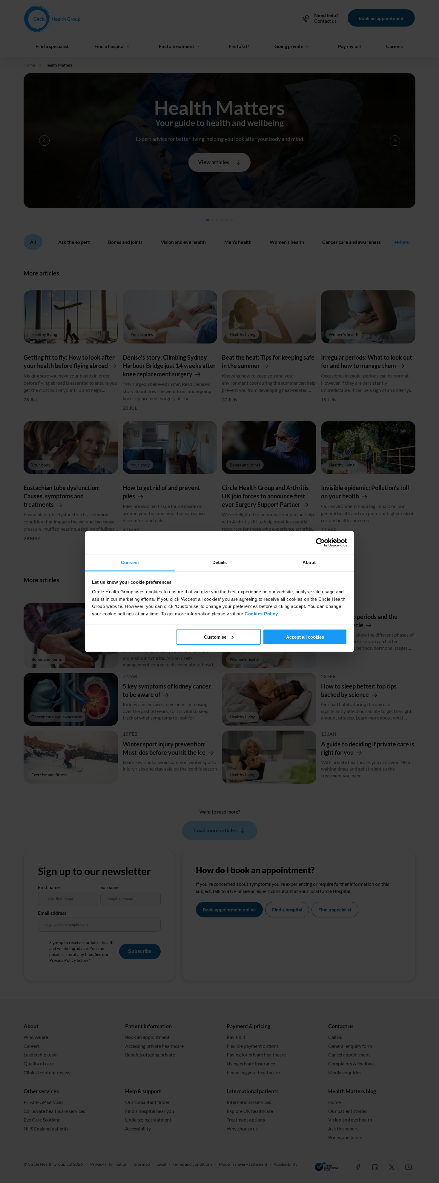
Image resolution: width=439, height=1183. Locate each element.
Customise (215, 636)
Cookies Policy (261, 613)
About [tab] (309, 562)
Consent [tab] (130, 562)
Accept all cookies (305, 636)
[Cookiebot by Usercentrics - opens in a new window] (321, 542)
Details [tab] (219, 562)
